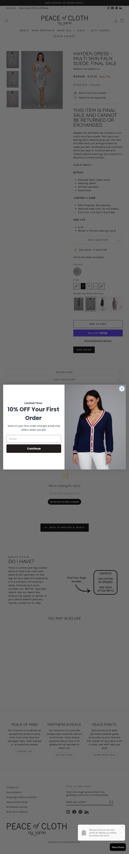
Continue (34, 448)
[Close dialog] (122, 388)
